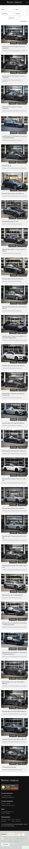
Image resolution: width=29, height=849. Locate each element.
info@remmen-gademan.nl (8, 805)
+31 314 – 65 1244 (5, 803)
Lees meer (16, 841)
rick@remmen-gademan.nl (7, 797)
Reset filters (24, 21)
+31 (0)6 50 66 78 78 (6, 795)
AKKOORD (5, 844)
